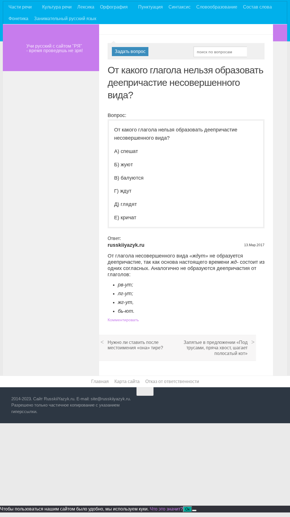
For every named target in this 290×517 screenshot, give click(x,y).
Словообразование (216, 7)
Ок (187, 509)
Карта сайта (127, 381)
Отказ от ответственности (172, 381)
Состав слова (257, 7)
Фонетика (18, 18)
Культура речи (57, 7)
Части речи (20, 7)
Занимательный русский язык (65, 18)
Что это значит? (166, 509)
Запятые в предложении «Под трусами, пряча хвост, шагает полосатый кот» (216, 348)
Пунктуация (150, 7)
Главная (100, 381)
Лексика (85, 7)
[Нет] (194, 510)
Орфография (114, 7)
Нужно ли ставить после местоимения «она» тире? (135, 345)
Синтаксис (180, 7)
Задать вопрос (130, 51)
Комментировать (123, 320)
